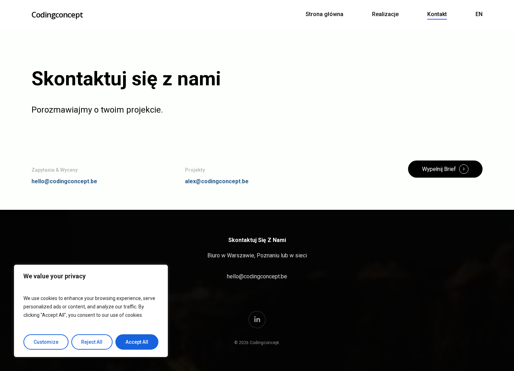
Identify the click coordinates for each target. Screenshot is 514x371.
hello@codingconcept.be (64, 181)
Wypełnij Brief (439, 169)
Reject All (91, 342)
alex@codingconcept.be (217, 181)
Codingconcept (57, 14)
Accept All (137, 342)
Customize (46, 342)
